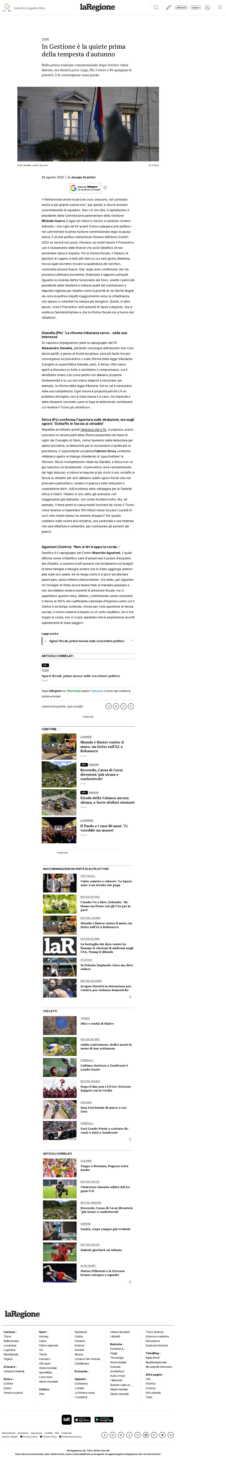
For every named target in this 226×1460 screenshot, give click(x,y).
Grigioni (8, 1359)
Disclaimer (23, 1433)
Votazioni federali (14, 1371)
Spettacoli (81, 1332)
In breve (150, 1388)
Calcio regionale (48, 1345)
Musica (79, 1354)
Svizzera (10, 1366)
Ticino (7, 1336)
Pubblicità (66, 1433)
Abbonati (181, 7)
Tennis (43, 1354)
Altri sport (44, 1363)
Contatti (48, 1433)
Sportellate (45, 1372)
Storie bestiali (118, 1362)
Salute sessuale (119, 1393)
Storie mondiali (48, 1368)
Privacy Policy (29, 1436)
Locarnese (10, 1345)
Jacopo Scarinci (83, 177)
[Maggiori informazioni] (105, 188)
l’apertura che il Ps (93, 429)
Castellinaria (82, 1363)
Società (79, 1350)
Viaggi (113, 1353)
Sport (43, 1332)
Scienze (79, 1345)
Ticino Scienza (154, 1332)
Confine (8, 1383)
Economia (81, 1371)
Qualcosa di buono (157, 1345)
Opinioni (80, 1379)
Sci (41, 1350)
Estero (8, 1379)
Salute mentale (119, 1389)
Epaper (196, 7)
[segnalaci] (168, 7)
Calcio (42, 1341)
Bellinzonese (11, 1341)
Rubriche (116, 1344)
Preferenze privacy (71, 1436)
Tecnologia (116, 1357)
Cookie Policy (49, 1436)
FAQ (57, 1433)
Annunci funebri (10, 1436)
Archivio (151, 1383)
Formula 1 (44, 1359)
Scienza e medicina (157, 1336)
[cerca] (156, 7)
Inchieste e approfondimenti (120, 1349)
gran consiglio (75, 706)
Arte (41, 1393)
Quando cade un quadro (120, 1385)
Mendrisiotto (11, 1354)
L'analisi (79, 1388)
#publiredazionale (156, 1362)
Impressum (36, 1433)
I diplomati (116, 1380)
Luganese (9, 1350)
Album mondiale (48, 1381)
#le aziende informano (159, 1366)
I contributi (81, 1397)
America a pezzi (13, 1392)
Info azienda (153, 1392)
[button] (104, 1435)
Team (149, 1397)
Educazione (153, 1341)
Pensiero (80, 1341)
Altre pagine (154, 1374)
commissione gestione (54, 706)
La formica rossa (85, 1392)
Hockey (43, 1336)
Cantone (10, 1332)
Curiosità (115, 1366)
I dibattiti (115, 1336)
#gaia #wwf (153, 1357)
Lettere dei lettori (120, 1332)
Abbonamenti (8, 1433)
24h (148, 1379)
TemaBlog (152, 1353)
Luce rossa (45, 1377)
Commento (81, 1383)
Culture (44, 1389)
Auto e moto (117, 1375)
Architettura (117, 1371)
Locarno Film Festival (87, 1359)
